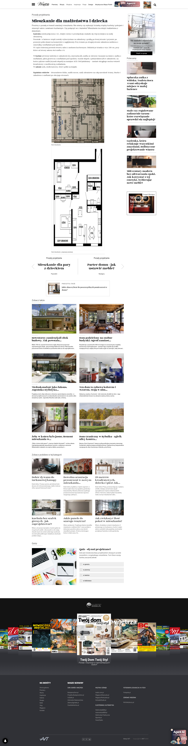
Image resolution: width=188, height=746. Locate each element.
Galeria (42, 698)
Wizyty (62, 4)
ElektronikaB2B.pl (100, 710)
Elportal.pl (98, 717)
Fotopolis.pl (127, 692)
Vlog (41, 705)
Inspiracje (43, 695)
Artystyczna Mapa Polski (103, 4)
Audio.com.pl (99, 692)
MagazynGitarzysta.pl (102, 695)
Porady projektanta (41, 15)
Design (90, 4)
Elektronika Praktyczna (102, 715)
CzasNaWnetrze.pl (73, 705)
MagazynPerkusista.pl (102, 697)
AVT (143, 739)
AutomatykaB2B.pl (101, 712)
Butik (41, 703)
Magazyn (42, 708)
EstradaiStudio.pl (100, 700)
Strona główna (44, 688)
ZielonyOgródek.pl (73, 703)
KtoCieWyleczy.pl (128, 702)
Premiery (55, 4)
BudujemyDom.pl (73, 692)
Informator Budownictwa (75, 700)
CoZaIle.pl (71, 697)
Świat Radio (99, 720)
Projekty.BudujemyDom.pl (76, 695)
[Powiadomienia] (5, 741)
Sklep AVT (126, 739)
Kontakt (42, 710)
